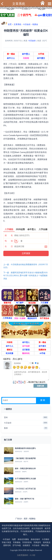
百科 (25, 417)
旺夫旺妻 (9, 353)
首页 (10, 24)
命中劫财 (26, 346)
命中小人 (11, 58)
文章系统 (18, 4)
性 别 (9, 241)
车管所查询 (27, 542)
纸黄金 (35, 24)
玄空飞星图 (7, 15)
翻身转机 (26, 353)
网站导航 (45, 545)
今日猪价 (45, 539)
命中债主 (41, 58)
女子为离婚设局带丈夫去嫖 (25, 479)
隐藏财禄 (42, 350)
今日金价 (27, 24)
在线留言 (26, 545)
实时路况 (46, 542)
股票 (25, 428)
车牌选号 (37, 542)
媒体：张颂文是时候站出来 (25, 468)
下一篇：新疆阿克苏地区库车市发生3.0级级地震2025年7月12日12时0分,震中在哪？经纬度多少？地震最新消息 (25, 275)
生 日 (9, 246)
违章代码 (7, 545)
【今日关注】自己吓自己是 (25, 489)
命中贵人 (26, 54)
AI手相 (41, 54)
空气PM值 (17, 545)
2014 (20, 550)
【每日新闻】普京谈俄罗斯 (25, 458)
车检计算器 (6, 542)
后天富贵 (26, 350)
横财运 (9, 350)
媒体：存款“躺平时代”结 (24, 499)
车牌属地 (16, 542)
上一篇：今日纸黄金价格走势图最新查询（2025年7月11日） (25, 265)
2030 (24, 550)
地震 (14, 539)
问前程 (26, 58)
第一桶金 (11, 54)
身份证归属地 (23, 539)
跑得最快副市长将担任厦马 (25, 448)
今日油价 (6, 539)
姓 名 (9, 235)
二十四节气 (24, 15)
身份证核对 (35, 539)
